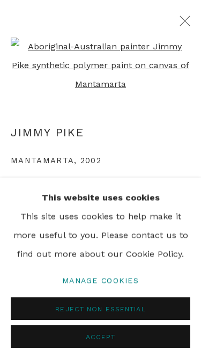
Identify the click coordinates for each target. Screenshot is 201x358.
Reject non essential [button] (100, 308)
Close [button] (182, 24)
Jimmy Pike (47, 132)
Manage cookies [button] (100, 279)
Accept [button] (101, 336)
